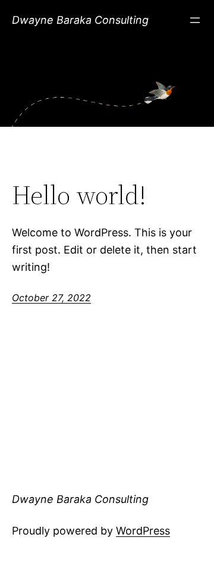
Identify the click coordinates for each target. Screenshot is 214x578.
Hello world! (79, 195)
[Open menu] (195, 20)
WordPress (143, 530)
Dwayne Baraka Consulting (80, 20)
